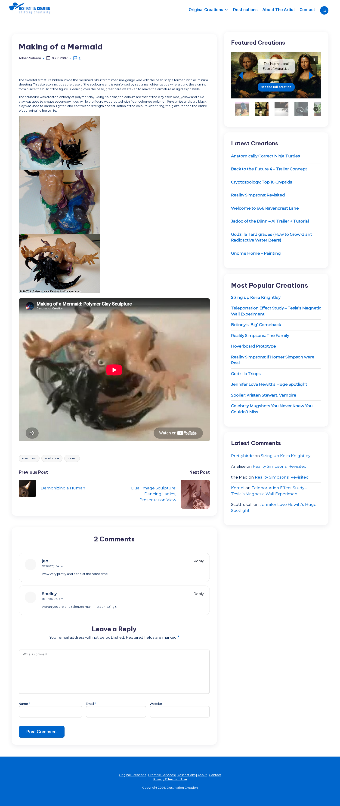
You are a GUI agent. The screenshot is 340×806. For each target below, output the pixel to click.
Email (91, 703)
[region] (276, 86)
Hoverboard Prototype (253, 346)
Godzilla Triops (246, 373)
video (72, 458)
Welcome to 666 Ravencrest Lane (265, 208)
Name (24, 703)
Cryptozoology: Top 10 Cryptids (261, 182)
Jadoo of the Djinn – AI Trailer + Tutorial (270, 221)
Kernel (237, 487)
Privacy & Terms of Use (170, 779)
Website (156, 703)
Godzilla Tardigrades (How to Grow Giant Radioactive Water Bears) (271, 237)
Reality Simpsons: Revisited (258, 195)
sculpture (52, 458)
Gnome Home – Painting (256, 253)
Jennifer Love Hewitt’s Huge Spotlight (269, 384)
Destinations (186, 775)
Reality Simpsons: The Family (260, 335)
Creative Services (161, 775)
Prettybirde (242, 455)
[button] (276, 75)
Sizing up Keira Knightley (256, 297)
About (202, 775)
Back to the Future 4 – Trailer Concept (269, 169)
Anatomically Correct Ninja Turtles (265, 156)
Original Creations (132, 775)
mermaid (29, 458)
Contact (215, 775)
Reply (199, 561)
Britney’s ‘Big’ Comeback (256, 324)
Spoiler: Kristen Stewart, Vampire (263, 395)
